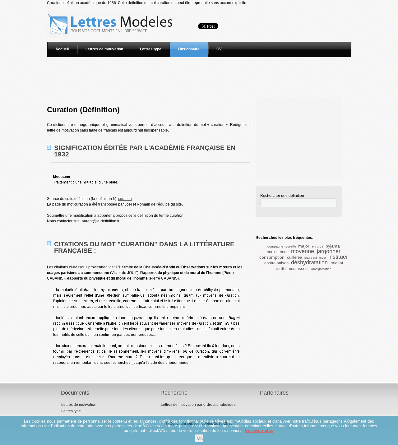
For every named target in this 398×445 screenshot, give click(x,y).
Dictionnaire (189, 49)
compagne (275, 246)
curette (290, 246)
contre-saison (276, 263)
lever (322, 257)
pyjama (333, 245)
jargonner (328, 251)
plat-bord (310, 257)
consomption (272, 257)
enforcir (317, 246)
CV (219, 49)
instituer (338, 257)
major (303, 245)
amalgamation (321, 269)
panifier (281, 269)
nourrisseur (299, 268)
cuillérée (294, 257)
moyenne (302, 251)
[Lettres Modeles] (111, 8)
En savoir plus (259, 430)
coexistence (278, 251)
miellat (337, 262)
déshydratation (309, 262)
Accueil (62, 49)
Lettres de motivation (104, 49)
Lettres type (150, 49)
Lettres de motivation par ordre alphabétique (198, 404)
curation (125, 199)
